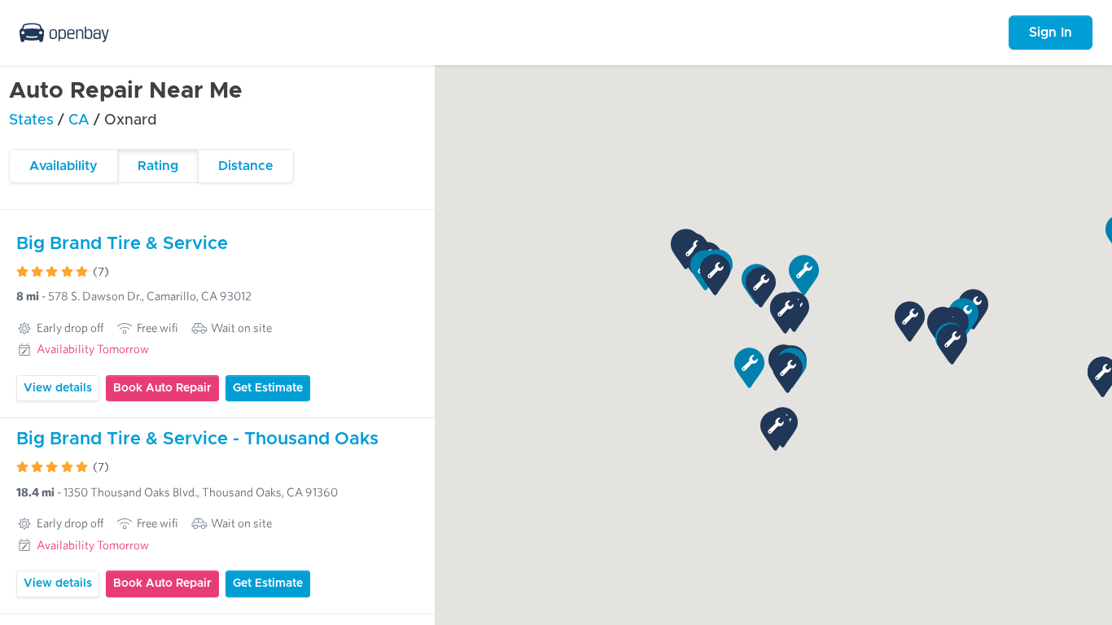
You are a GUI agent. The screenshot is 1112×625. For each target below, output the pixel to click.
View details (58, 388)
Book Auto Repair (162, 388)
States (31, 120)
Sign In (1050, 32)
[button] (910, 321)
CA (81, 120)
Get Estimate (268, 388)
